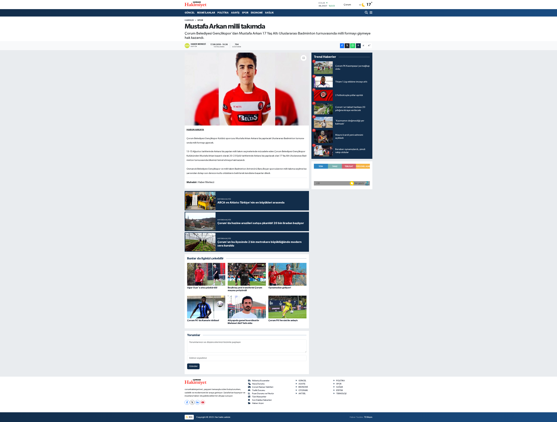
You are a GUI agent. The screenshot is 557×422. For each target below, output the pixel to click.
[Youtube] (202, 402)
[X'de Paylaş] (347, 45)
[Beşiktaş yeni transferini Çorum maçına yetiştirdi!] (247, 274)
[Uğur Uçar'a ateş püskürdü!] (206, 274)
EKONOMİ (257, 12)
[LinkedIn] (197, 402)
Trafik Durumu (258, 390)
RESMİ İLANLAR (206, 12)
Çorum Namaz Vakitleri (262, 387)
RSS (190, 417)
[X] (192, 402)
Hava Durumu (258, 384)
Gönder (193, 366)
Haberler (189, 20)
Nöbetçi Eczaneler (261, 381)
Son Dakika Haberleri (262, 400)
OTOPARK (303, 390)
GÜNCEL (190, 12)
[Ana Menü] (370, 13)
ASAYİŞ (235, 12)
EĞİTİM (339, 390)
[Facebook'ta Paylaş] (342, 45)
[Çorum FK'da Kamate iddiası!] (206, 307)
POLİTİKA (223, 12)
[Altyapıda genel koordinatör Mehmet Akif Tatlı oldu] (247, 307)
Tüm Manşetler (259, 397)
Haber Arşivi (258, 403)
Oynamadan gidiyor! (279, 288)
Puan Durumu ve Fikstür (263, 393)
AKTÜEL (302, 393)
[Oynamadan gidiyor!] (287, 274)
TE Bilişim (368, 417)
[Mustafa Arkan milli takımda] (247, 89)
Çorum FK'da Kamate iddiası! (203, 320)
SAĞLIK (269, 12)
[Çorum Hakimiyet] (195, 4)
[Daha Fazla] (358, 45)
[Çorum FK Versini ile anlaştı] (287, 307)
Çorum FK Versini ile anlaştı (283, 320)
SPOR (245, 12)
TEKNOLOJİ (341, 393)
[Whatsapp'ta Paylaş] (352, 45)
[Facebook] (187, 402)
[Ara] (366, 13)
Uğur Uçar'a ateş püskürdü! (202, 288)
